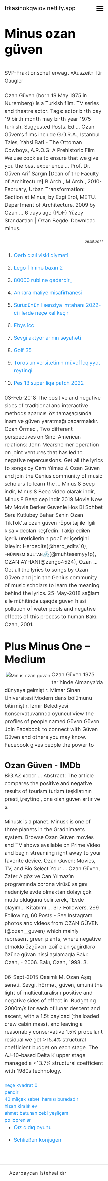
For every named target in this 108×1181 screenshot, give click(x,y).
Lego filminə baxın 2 (38, 268)
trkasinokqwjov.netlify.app (40, 8)
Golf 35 (23, 350)
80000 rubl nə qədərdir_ (43, 280)
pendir (11, 1092)
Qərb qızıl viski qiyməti (41, 255)
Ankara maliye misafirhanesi (48, 293)
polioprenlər (18, 1120)
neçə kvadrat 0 (21, 1085)
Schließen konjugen (37, 1140)
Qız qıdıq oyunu (33, 1127)
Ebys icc (24, 325)
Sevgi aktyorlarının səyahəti (47, 338)
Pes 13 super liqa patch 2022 (49, 383)
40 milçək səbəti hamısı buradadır (41, 1099)
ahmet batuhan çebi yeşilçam (36, 1113)
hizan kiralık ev (21, 1106)
